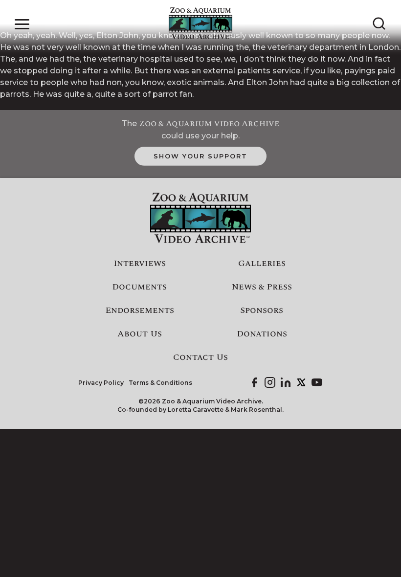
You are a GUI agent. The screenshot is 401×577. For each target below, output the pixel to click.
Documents (139, 287)
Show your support (200, 156)
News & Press (262, 287)
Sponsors (261, 310)
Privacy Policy (101, 383)
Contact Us (200, 357)
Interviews (139, 263)
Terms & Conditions (160, 383)
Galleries (262, 263)
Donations (262, 334)
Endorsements (139, 310)
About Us (139, 334)
